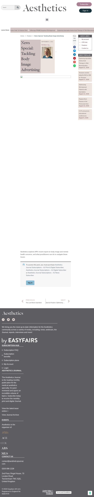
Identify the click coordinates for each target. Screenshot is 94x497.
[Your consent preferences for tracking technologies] (90, 493)
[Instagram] (3, 319)
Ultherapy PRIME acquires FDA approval (41, 30)
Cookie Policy (47, 490)
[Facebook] (13, 319)
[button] (47, 19)
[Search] (17, 7)
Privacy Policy (47, 492)
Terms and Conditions (49, 493)
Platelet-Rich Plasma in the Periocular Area (83, 101)
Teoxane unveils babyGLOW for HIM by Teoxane (85, 75)
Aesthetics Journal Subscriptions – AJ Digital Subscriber (46, 270)
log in (30, 283)
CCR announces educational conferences (84, 113)
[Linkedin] (8, 319)
